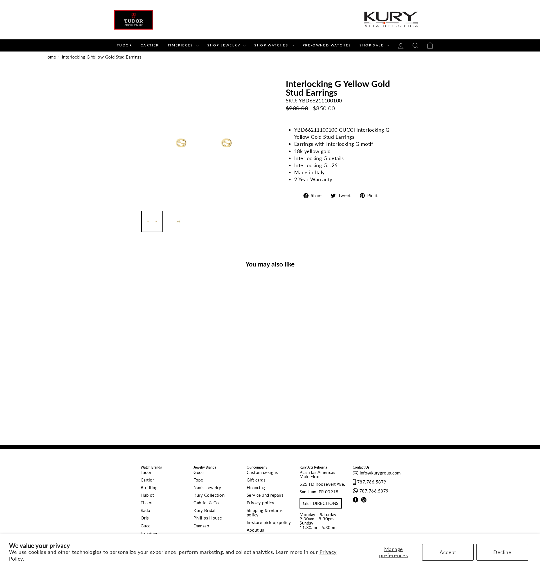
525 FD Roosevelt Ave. (322, 484)
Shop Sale (372, 45)
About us (255, 529)
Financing (256, 487)
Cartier (150, 45)
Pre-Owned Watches (327, 45)
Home (50, 56)
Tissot (147, 502)
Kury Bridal (204, 510)
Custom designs (262, 472)
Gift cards (256, 479)
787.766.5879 (371, 481)
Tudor (124, 45)
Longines (149, 533)
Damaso (201, 525)
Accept (448, 552)
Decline (502, 552)
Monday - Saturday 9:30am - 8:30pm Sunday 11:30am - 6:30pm (318, 521)
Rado (145, 510)
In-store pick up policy (269, 522)
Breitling (149, 487)
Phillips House (208, 517)
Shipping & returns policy (265, 512)
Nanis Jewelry (207, 487)
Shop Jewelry (224, 45)
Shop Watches (272, 45)
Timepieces (181, 45)
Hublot (147, 495)
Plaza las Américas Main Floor (317, 474)
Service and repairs (265, 495)
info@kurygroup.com (379, 472)
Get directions (320, 503)
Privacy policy (260, 502)
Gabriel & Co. (207, 502)
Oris (145, 517)
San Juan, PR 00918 (319, 491)
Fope (198, 479)
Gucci (146, 525)
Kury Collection (209, 495)
